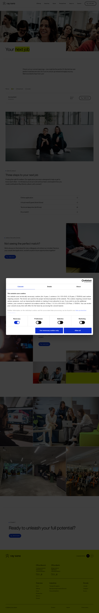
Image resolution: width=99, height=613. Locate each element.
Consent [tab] (20, 286)
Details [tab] (49, 286)
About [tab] (78, 286)
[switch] (36, 322)
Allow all (78, 330)
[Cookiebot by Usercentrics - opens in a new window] (83, 281)
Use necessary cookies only (49, 330)
